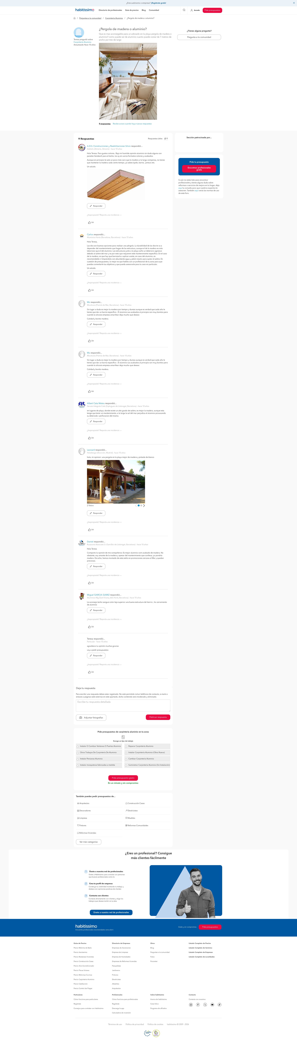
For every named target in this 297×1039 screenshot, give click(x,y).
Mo (88, 302)
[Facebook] (198, 1005)
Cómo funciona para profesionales (125, 999)
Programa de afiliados (158, 1008)
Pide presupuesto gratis (123, 778)
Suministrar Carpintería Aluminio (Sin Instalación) (149, 765)
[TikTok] (219, 1005)
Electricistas (116, 979)
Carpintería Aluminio (114, 18)
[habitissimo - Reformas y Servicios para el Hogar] (84, 10)
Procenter (153, 961)
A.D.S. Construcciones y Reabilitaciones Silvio (109, 146)
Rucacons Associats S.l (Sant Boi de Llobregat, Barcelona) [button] (111, 545)
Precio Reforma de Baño (83, 948)
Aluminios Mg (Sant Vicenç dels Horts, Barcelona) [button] (108, 598)
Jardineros (116, 970)
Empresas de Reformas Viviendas (124, 961)
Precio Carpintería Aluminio (84, 979)
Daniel (90, 542)
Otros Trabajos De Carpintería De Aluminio (98, 753)
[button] (79, 32)
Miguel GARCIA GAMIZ (98, 595)
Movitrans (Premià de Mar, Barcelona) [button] (103, 305)
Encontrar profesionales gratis (199, 169)
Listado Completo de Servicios (200, 948)
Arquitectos (116, 988)
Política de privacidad (135, 1024)
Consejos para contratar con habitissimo (88, 1008)
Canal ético (154, 1004)
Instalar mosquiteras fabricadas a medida (97, 765)
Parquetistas (116, 966)
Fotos (152, 957)
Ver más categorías (89, 842)
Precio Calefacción (80, 984)
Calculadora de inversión (121, 1013)
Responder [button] (97, 206)
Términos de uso (115, 1024)
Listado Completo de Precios (200, 943)
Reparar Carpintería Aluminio (140, 746)
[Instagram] (191, 1005)
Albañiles (115, 984)
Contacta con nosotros (197, 999)
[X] (205, 1005)
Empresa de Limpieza (120, 952)
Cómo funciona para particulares (86, 999)
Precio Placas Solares (81, 970)
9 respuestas (105, 124)
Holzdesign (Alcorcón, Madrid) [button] (100, 453)
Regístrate (77, 1004)
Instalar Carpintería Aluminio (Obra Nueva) (146, 753)
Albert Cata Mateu (96, 403)
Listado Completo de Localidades (202, 957)
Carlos (90, 235)
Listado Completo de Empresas (201, 952)
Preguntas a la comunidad (90, 18)
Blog (152, 948)
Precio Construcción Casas (83, 961)
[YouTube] (212, 1005)
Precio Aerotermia (80, 952)
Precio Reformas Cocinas (83, 975)
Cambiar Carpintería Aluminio (141, 759)
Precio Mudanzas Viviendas (84, 957)
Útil (92, 222)
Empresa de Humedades (121, 957)
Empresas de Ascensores (121, 948)
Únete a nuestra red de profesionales (111, 912)
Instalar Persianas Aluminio (91, 759)
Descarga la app (118, 1008)
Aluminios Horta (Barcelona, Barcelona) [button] (104, 237)
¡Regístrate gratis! (158, 3)
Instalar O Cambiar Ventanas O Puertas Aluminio (100, 746)
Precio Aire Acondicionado (84, 966)
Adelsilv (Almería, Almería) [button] (98, 149)
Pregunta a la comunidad (199, 37)
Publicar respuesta (158, 717)
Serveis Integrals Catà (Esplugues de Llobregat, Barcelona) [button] (112, 406)
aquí (180, 188)
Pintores (115, 975)
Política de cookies (155, 1024)
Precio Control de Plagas (83, 988)
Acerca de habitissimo (158, 999)
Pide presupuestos (212, 10)
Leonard (91, 450)
